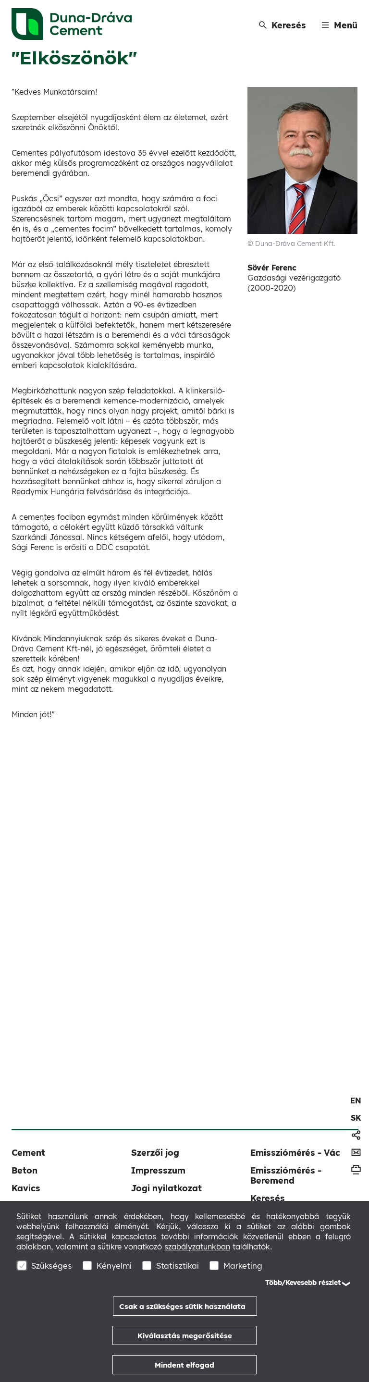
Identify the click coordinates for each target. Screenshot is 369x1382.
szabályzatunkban (197, 1246)
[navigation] (355, 1100)
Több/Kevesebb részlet (303, 1282)
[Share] (356, 1135)
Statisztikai (177, 1265)
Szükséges (51, 1265)
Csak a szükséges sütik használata (182, 1306)
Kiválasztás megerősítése (184, 1335)
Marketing (242, 1265)
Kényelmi (114, 1265)
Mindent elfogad (184, 1365)
